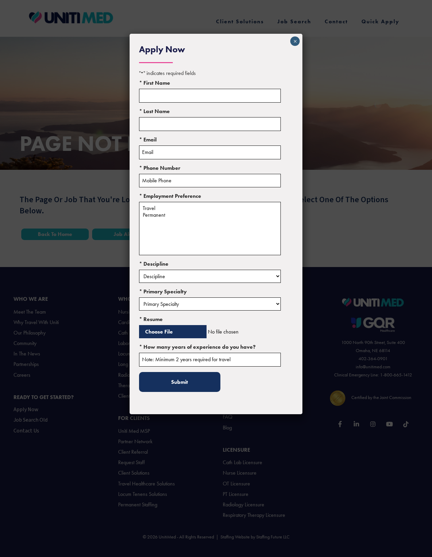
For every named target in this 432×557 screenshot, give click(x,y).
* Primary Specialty (163, 291)
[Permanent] (210, 215)
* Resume (151, 319)
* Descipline (153, 264)
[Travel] (210, 208)
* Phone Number (159, 168)
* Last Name (154, 111)
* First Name (154, 83)
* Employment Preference (170, 196)
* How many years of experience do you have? (197, 347)
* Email (148, 139)
